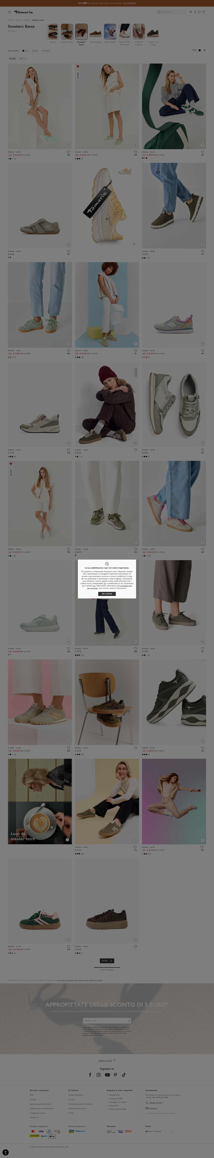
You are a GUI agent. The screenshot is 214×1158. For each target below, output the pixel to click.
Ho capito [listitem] (107, 594)
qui (105, 583)
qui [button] (94, 586)
